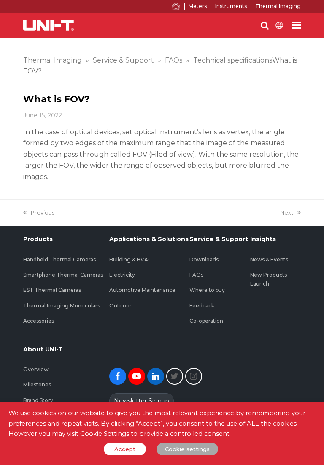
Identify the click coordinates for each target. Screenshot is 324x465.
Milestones (37, 384)
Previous (42, 212)
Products (38, 239)
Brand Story (38, 400)
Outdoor (120, 305)
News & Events (269, 259)
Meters (198, 6)
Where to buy (207, 290)
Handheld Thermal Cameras (59, 259)
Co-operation (206, 321)
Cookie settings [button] (187, 449)
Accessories (38, 321)
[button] (296, 25)
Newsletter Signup (141, 401)
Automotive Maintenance (142, 290)
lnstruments (231, 6)
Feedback (201, 305)
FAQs (196, 275)
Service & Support (218, 239)
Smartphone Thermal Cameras (63, 275)
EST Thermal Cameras (52, 290)
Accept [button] (124, 449)
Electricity (122, 275)
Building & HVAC (130, 259)
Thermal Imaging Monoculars (61, 305)
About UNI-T (43, 349)
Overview (36, 369)
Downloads (204, 259)
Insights (263, 239)
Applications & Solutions (149, 239)
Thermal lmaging (278, 6)
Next (286, 212)
